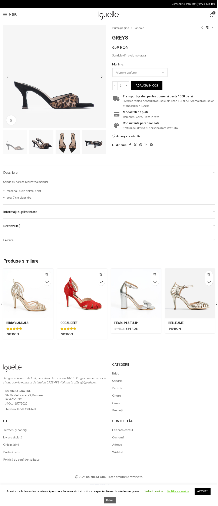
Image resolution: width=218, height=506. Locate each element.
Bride (115, 373)
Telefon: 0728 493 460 (20, 409)
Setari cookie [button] (154, 491)
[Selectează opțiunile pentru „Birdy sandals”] (47, 274)
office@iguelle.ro (84, 382)
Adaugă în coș (147, 85)
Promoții (117, 410)
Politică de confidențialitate (21, 459)
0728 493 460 (207, 3)
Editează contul (122, 430)
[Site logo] (109, 14)
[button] (7, 76)
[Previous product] (202, 27)
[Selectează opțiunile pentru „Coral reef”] (101, 274)
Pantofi (117, 388)
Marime (117, 64)
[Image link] (12, 367)
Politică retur (12, 452)
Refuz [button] (109, 500)
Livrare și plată (12, 437)
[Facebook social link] (129, 145)
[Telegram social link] (151, 145)
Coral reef (68, 323)
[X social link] (135, 145)
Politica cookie (178, 491)
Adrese (117, 444)
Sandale (139, 28)
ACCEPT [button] (202, 491)
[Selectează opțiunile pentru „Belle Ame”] (209, 274)
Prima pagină (120, 28)
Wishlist (117, 452)
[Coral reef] (82, 293)
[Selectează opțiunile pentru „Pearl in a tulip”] (155, 274)
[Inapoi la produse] (207, 27)
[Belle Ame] (190, 293)
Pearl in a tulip (126, 323)
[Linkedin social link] (146, 145)
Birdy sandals (17, 323)
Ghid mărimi (11, 444)
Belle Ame (176, 323)
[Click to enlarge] (11, 120)
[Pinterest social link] (140, 145)
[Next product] (212, 27)
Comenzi (118, 437)
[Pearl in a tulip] (136, 293)
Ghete (116, 395)
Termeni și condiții (15, 430)
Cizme (116, 403)
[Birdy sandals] (28, 293)
